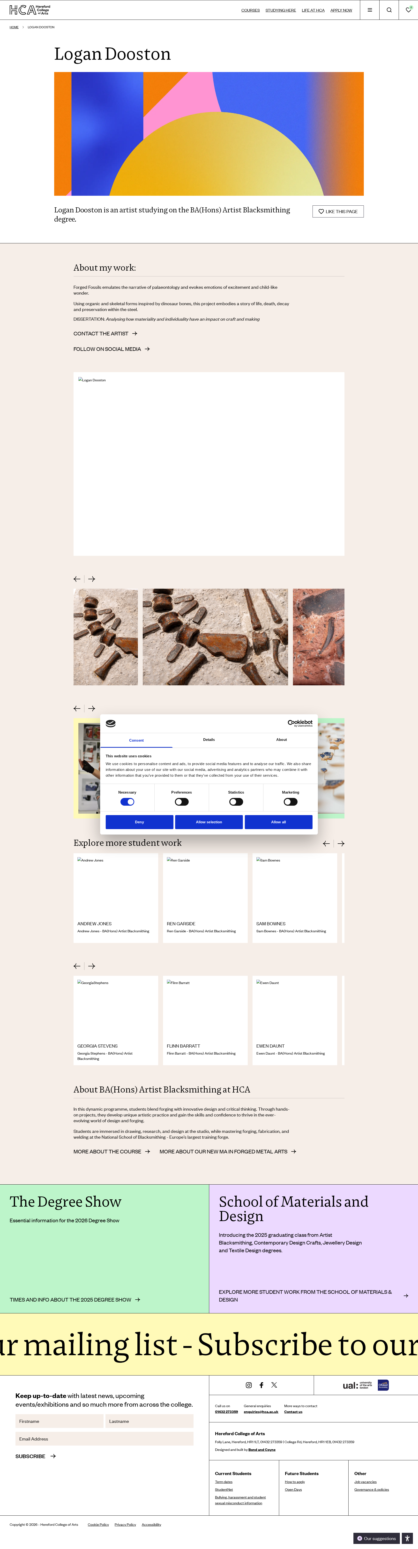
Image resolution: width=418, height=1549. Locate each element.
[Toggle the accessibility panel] (407, 1538)
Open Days (293, 1489)
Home (14, 27)
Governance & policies (371, 1489)
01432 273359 (226, 1411)
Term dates (223, 1481)
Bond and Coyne (262, 1449)
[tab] (369, 10)
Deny (139, 822)
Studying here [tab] (281, 10)
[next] (89, 579)
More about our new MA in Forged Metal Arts (223, 1151)
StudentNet (224, 1489)
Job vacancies (365, 1481)
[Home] (30, 10)
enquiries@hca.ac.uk (261, 1411)
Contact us (293, 1411)
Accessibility (151, 1524)
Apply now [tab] (341, 10)
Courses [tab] (250, 10)
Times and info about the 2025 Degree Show (70, 1299)
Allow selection (209, 822)
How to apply (295, 1481)
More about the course (107, 1151)
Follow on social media (107, 348)
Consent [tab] (136, 740)
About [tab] (281, 740)
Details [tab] (209, 740)
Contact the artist (101, 333)
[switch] (182, 802)
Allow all (278, 822)
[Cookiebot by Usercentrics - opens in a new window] (291, 723)
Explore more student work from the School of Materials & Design (305, 1295)
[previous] (79, 579)
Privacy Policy (125, 1524)
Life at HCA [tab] (313, 10)
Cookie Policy (98, 1524)
